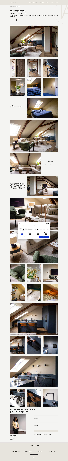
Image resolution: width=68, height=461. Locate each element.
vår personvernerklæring (47, 434)
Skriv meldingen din (36, 425)
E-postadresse (36, 421)
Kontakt (56, 2)
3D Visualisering (39, 15)
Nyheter (52, 2)
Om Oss (48, 2)
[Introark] (13, 2)
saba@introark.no (12, 438)
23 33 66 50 (40, 451)
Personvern (34, 457)
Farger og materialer (32, 15)
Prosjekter (35, 2)
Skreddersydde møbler (24, 15)
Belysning (49, 15)
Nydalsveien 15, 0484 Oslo (28, 451)
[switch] (30, 234)
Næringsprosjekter (42, 2)
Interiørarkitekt (12, 16)
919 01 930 (11, 439)
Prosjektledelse (44, 15)
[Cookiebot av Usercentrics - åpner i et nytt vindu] (46, 223)
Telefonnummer (36, 418)
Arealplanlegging (54, 15)
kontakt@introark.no (52, 451)
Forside (11, 6)
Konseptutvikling (17, 15)
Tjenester (30, 2)
